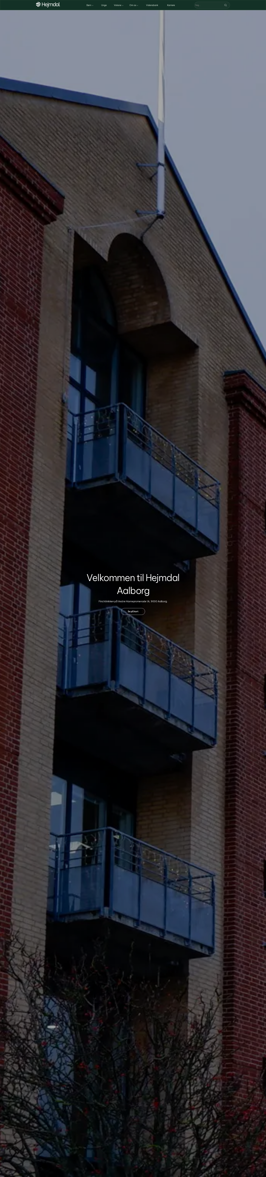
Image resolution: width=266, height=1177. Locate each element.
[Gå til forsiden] (48, 6)
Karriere (171, 5)
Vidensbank (152, 5)
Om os (132, 5)
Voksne (117, 5)
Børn (89, 5)
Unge (104, 5)
